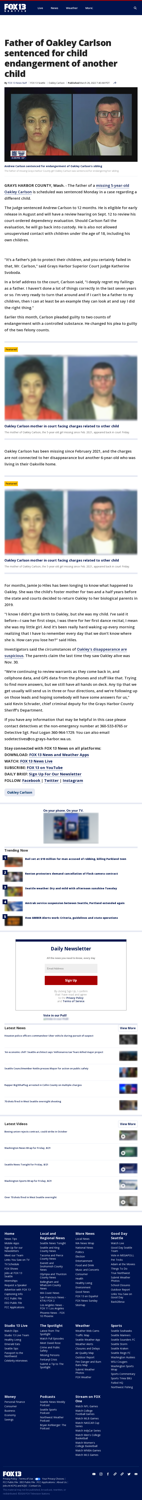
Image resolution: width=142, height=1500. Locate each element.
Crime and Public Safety (50, 1349)
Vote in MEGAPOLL (122, 1255)
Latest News (15, 1028)
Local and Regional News (52, 1235)
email (136, 1474)
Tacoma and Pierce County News (51, 1257)
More (88, 8)
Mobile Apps (11, 1243)
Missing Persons (50, 1355)
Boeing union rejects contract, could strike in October (35, 1131)
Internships (11, 1280)
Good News (82, 1291)
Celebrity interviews (16, 1360)
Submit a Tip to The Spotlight (52, 1365)
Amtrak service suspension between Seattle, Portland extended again (75, 903)
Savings (8, 1419)
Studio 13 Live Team (16, 1335)
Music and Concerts (87, 1269)
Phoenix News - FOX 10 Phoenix (52, 1314)
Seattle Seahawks (121, 1331)
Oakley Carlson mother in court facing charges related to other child (61, 426)
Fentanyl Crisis (48, 1359)
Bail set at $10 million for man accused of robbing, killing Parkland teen (75, 859)
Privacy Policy (75, 998)
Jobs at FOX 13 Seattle (13, 1274)
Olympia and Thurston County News (53, 1275)
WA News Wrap (84, 1243)
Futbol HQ (117, 1382)
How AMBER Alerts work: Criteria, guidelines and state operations (71, 918)
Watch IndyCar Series (88, 1430)
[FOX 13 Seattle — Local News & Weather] (16, 7)
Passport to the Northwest (13, 1354)
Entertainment (83, 1261)
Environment (83, 1287)
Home (9, 1233)
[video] (128, 1135)
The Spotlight (51, 1325)
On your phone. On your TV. (63, 811)
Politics (79, 1252)
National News (84, 1247)
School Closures (120, 1285)
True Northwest (120, 1273)
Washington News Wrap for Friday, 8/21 (27, 1148)
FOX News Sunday (86, 1300)
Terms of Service (73, 1001)
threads (122, 1474)
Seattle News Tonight (53, 1243)
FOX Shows (11, 1268)
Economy (10, 1415)
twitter (129, 1474)
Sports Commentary (123, 1374)
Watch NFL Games (86, 1406)
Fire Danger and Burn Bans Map (88, 1363)
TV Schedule (11, 1264)
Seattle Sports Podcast (48, 1411)
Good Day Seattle (119, 1235)
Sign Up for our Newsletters (13, 1249)
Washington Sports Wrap (122, 1367)
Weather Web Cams (87, 1331)
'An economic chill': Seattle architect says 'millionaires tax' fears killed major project (53, 1052)
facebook (108, 1474)
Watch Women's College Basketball (86, 1444)
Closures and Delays (87, 1348)
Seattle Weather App (87, 1339)
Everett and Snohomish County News (51, 1266)
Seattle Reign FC (121, 1353)
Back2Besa (117, 1301)
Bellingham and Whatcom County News (50, 1285)
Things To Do (119, 1268)
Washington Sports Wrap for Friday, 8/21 (28, 1181)
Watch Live (117, 1243)
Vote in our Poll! (55, 1015)
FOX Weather (83, 1377)
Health (79, 1278)
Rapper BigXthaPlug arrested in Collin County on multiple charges (43, 1085)
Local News (82, 1238)
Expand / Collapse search (135, 8)
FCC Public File (13, 1298)
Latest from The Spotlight (50, 1332)
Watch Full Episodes (52, 1338)
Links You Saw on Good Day (121, 1295)
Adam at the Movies (123, 1264)
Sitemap (80, 1305)
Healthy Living (83, 1283)
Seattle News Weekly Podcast (52, 1403)
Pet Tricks (117, 1259)
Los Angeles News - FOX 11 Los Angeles (52, 1306)
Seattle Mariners (121, 1335)
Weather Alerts (84, 1344)
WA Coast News (49, 1293)
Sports (116, 1325)
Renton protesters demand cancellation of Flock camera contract (71, 873)
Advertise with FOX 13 (17, 1289)
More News (84, 1233)
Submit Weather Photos (120, 1279)
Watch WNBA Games (88, 1450)
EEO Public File (13, 1303)
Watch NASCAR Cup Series (87, 1424)
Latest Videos (15, 1124)
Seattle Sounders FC (123, 1339)
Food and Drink (84, 1265)
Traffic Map (82, 1335)
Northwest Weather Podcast (52, 1419)
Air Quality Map (84, 1353)
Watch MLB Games (87, 1418)
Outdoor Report (120, 1289)
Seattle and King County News (49, 1249)
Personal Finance (14, 1402)
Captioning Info (13, 1294)
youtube (94, 1474)
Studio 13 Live (16, 1325)
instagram (101, 1474)
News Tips (10, 1238)
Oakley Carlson (57, 82)
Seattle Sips (11, 1348)
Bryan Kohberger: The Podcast (53, 1426)
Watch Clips (11, 1331)
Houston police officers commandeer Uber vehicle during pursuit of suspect (48, 1035)
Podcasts (47, 1396)
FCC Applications (14, 1307)
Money (10, 1396)
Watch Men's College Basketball (88, 1436)
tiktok (115, 1474)
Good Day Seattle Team (121, 1249)
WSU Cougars (119, 1361)
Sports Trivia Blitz (121, 1378)
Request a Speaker (15, 1285)
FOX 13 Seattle (37, 82)
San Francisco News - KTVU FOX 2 (53, 1299)
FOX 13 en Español (86, 1296)
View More (128, 1028)
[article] (71, 387)
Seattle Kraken (119, 1348)
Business (9, 1410)
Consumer (81, 1274)
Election (80, 1256)
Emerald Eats (12, 1344)
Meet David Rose (50, 1343)
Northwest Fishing (122, 1387)
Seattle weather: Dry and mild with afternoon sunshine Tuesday (71, 888)
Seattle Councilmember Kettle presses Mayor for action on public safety (46, 1068)
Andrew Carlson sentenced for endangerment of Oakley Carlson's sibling (53, 166)
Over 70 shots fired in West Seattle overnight (30, 1197)
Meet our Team (13, 1255)
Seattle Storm (119, 1344)
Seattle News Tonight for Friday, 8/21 (26, 1164)
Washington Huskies (123, 1357)
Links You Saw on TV (16, 1259)
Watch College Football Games (84, 1412)
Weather (82, 1325)
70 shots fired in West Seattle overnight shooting (32, 1101)
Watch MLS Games (86, 1455)
